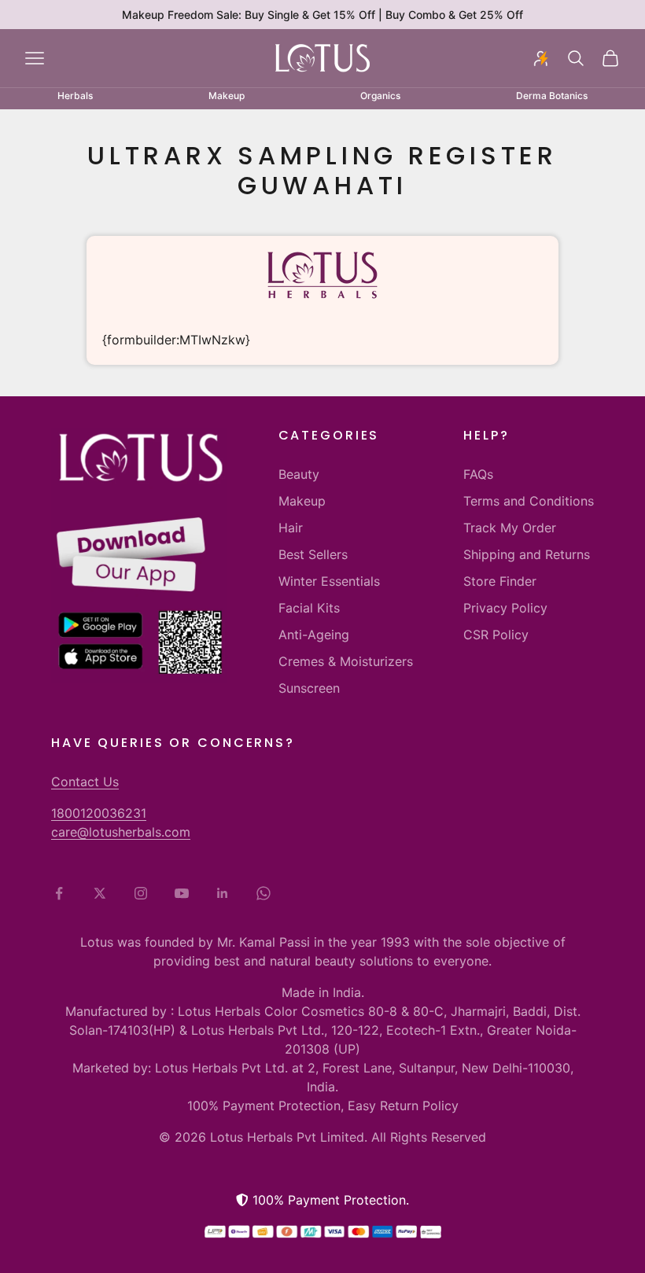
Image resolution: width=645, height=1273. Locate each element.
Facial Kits (309, 608)
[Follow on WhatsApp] (263, 893)
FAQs (478, 474)
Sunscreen (309, 688)
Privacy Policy (505, 608)
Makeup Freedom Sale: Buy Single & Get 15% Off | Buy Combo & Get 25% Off (322, 14)
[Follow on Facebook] (59, 893)
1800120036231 (98, 813)
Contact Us (85, 781)
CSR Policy (496, 634)
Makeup (302, 501)
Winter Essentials (329, 581)
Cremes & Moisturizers (345, 661)
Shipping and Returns (526, 554)
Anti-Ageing (313, 634)
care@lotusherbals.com (120, 832)
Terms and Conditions (528, 501)
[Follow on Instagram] (141, 893)
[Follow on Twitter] (100, 893)
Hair (290, 527)
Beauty (298, 474)
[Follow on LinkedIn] (222, 893)
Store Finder (499, 581)
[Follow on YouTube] (182, 893)
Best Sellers (313, 554)
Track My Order (509, 527)
